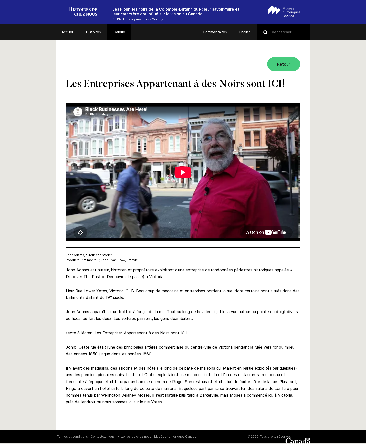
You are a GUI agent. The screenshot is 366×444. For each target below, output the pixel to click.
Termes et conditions (72, 436)
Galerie (119, 32)
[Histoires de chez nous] (85, 12)
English (245, 32)
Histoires (93, 32)
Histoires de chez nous (134, 436)
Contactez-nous (103, 436)
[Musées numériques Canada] (284, 11)
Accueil (68, 32)
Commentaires (215, 32)
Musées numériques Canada (175, 436)
